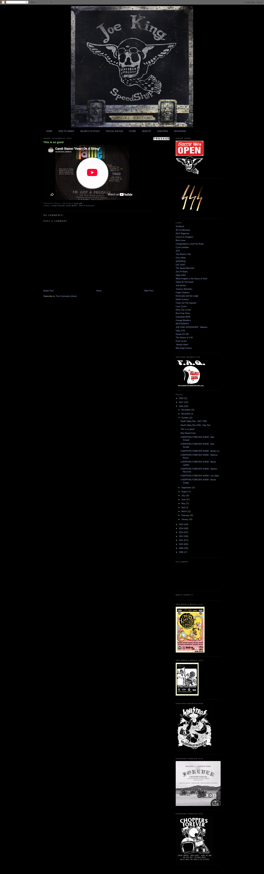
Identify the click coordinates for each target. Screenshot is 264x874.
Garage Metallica (183, 320)
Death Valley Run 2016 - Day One (195, 425)
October (185, 418)
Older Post (148, 291)
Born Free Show (183, 313)
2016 (181, 406)
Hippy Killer (181, 275)
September (186, 487)
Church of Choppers (184, 237)
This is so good (53, 142)
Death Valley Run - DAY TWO (194, 421)
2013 (181, 532)
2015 (181, 524)
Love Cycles (181, 306)
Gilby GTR (180, 331)
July (183, 495)
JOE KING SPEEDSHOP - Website (191, 327)
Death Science (182, 299)
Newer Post (48, 291)
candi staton (58, 206)
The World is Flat (183, 254)
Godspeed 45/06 (183, 317)
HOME (49, 131)
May (183, 503)
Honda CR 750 (182, 334)
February (185, 515)
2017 (181, 402)
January (185, 519)
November (186, 414)
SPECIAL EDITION (114, 131)
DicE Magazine (182, 233)
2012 (181, 536)
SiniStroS (180, 226)
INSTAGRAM (180, 131)
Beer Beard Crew (188, 433)
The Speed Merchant (185, 268)
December (186, 410)
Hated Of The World (184, 282)
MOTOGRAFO (182, 324)
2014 (181, 528)
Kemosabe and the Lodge (187, 296)
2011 (181, 540)
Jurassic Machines (184, 289)
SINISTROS (162, 131)
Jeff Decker (181, 285)
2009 (181, 548)
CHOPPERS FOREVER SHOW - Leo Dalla (200, 476)
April (183, 507)
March (184, 511)
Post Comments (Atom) (66, 296)
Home (98, 291)
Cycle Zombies (182, 247)
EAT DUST (180, 265)
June (183, 499)
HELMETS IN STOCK (90, 131)
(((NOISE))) (181, 261)
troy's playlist (87, 206)
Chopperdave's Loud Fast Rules (190, 244)
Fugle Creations (183, 292)
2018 (181, 398)
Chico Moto (181, 258)
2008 (181, 552)
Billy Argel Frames (184, 348)
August (184, 491)
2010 (181, 544)
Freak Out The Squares (186, 303)
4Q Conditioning (183, 230)
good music (71, 206)
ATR (178, 251)
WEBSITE (146, 131)
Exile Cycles (181, 341)
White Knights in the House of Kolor (191, 278)
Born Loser (180, 240)
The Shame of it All (184, 337)
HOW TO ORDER (66, 131)
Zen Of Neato (182, 271)
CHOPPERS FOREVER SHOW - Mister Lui (200, 451)
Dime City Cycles (183, 310)
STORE (132, 131)
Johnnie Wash (182, 344)
